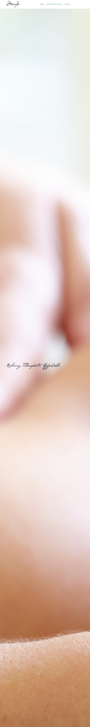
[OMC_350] (13, 1)
